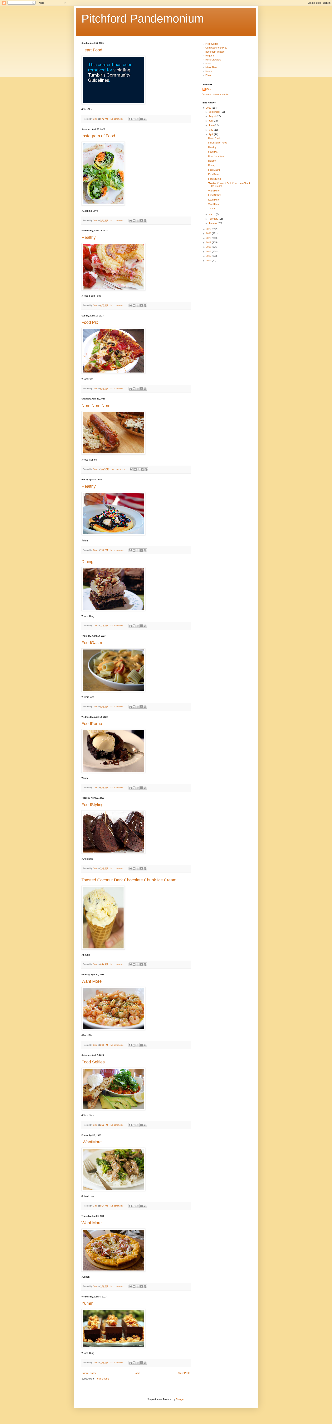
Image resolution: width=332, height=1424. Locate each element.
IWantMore (91, 1142)
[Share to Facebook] (141, 119)
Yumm (87, 1303)
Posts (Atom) (102, 1378)
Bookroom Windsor (215, 51)
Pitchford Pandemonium (142, 18)
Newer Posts (89, 1373)
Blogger (180, 1399)
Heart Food (91, 50)
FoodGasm (91, 642)
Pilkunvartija (211, 44)
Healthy (88, 237)
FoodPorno (91, 723)
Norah (208, 71)
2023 (209, 108)
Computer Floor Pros (216, 47)
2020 (209, 238)
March (212, 214)
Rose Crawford (213, 59)
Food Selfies (93, 1062)
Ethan (208, 75)
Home (137, 1373)
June (211, 125)
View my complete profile (216, 94)
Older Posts (184, 1373)
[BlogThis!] (134, 119)
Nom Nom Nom (95, 405)
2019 (209, 242)
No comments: (117, 119)
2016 (209, 256)
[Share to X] (138, 119)
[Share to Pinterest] (145, 119)
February (214, 218)
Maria (208, 63)
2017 (209, 251)
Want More (91, 981)
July (211, 120)
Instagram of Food (98, 135)
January (213, 223)
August (213, 116)
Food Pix (89, 322)
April (211, 134)
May (211, 129)
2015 (209, 260)
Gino (208, 89)
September (215, 112)
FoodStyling (92, 804)
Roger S (209, 55)
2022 (209, 229)
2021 (209, 233)
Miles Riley (211, 67)
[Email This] (130, 119)
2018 (209, 247)
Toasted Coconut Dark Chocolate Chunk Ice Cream (128, 880)
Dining (87, 561)
